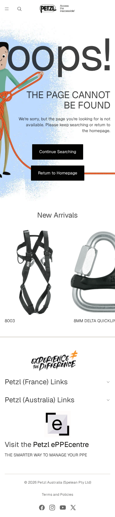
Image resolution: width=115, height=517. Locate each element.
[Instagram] (52, 507)
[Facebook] (41, 507)
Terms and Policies (57, 494)
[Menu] (7, 9)
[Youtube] (62, 507)
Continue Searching (57, 151)
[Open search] (19, 8)
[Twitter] (73, 507)
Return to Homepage (57, 173)
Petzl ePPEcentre (61, 444)
